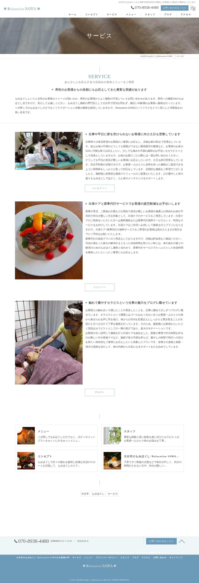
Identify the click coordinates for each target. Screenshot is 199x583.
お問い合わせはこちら (174, 8)
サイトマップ (176, 557)
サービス (113, 493)
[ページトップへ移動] (182, 541)
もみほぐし (98, 493)
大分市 (85, 493)
